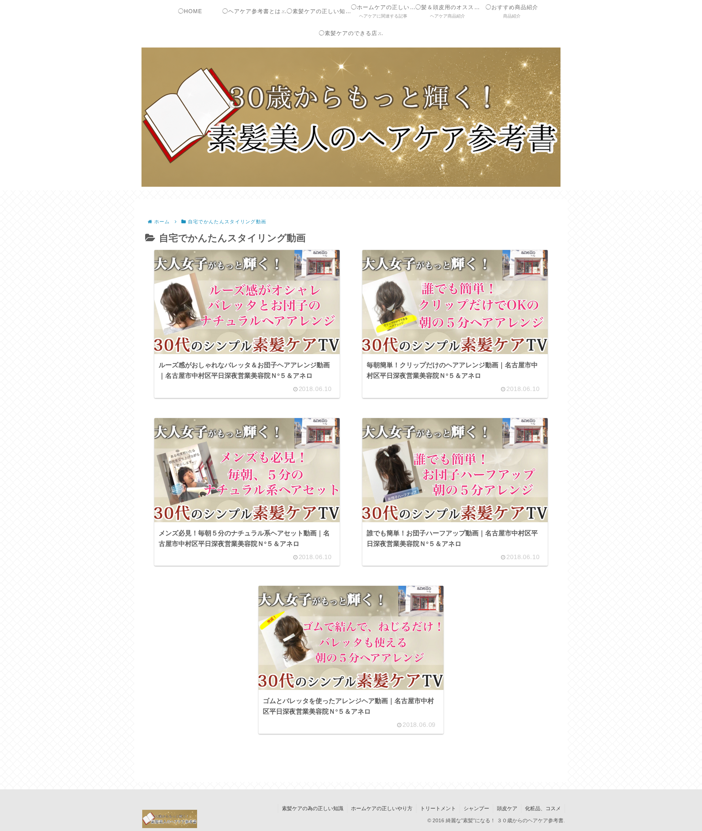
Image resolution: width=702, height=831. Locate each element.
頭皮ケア (507, 808)
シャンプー (476, 808)
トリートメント (438, 808)
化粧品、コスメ (543, 808)
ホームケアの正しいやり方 (381, 808)
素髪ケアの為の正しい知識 (312, 808)
